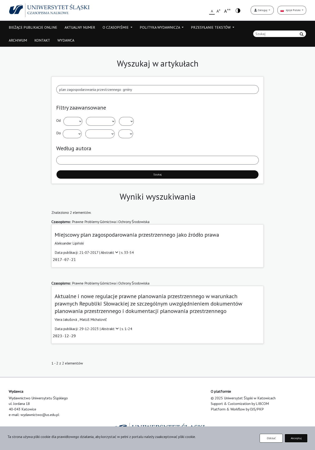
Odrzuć (271, 438)
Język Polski (292, 10)
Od (58, 120)
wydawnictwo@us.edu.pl (40, 414)
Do (58, 133)
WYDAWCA (65, 40)
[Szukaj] (301, 34)
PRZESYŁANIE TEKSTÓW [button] (211, 27)
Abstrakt (108, 252)
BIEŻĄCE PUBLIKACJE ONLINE (33, 27)
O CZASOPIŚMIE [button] (116, 27)
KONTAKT (42, 40)
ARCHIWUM (18, 40)
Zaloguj (262, 10)
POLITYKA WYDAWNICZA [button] (160, 27)
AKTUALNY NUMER (80, 27)
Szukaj (157, 174)
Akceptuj (296, 438)
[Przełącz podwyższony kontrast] (238, 10)
